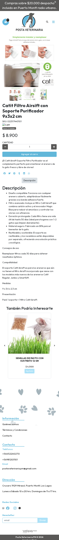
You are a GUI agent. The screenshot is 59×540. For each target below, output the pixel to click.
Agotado (29, 371)
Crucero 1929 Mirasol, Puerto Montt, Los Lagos (27, 485)
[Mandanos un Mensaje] (20, 508)
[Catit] (6, 124)
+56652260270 (11, 453)
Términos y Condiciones (14, 429)
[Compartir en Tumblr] (19, 173)
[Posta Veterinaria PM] (29, 22)
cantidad (7, 142)
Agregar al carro (29, 154)
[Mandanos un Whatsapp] (3, 508)
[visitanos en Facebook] (8, 508)
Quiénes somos (10, 424)
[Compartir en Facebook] (4, 173)
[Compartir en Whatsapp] (29, 173)
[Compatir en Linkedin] (24, 173)
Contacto (7, 435)
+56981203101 (10, 459)
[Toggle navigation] (53, 22)
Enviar (43, 520)
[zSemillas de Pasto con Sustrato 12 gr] (29, 334)
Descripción (30, 180)
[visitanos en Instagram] (15, 508)
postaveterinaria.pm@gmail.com (19, 468)
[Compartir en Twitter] (9, 173)
